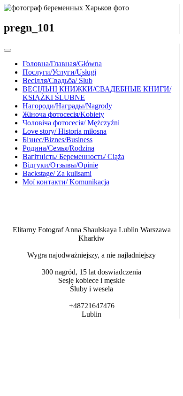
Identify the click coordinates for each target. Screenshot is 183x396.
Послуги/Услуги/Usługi (59, 72)
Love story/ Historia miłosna (65, 131)
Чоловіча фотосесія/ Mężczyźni (71, 123)
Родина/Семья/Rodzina (58, 148)
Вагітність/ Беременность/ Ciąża (73, 156)
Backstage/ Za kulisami (57, 173)
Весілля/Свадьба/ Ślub (57, 80)
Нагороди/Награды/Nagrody (67, 106)
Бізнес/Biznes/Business (57, 140)
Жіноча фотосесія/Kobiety (63, 114)
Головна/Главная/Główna (62, 64)
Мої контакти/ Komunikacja (66, 182)
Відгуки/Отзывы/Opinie (60, 165)
